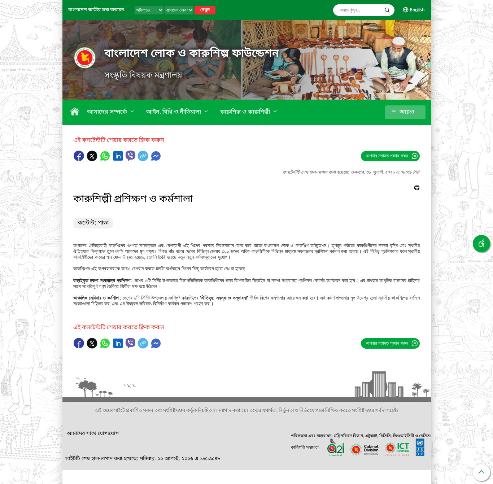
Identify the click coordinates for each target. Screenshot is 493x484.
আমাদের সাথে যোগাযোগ (93, 433)
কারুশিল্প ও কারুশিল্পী (245, 112)
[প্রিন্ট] (417, 189)
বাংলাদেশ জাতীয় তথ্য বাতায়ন (96, 10)
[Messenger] (156, 159)
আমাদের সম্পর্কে (107, 112)
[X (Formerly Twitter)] (92, 159)
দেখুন (205, 10)
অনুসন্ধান (387, 10)
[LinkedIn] (118, 159)
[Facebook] (79, 159)
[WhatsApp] (105, 159)
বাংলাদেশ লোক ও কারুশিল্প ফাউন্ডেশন (191, 54)
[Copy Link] (143, 159)
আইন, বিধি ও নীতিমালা (174, 112)
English (417, 10)
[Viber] (130, 156)
